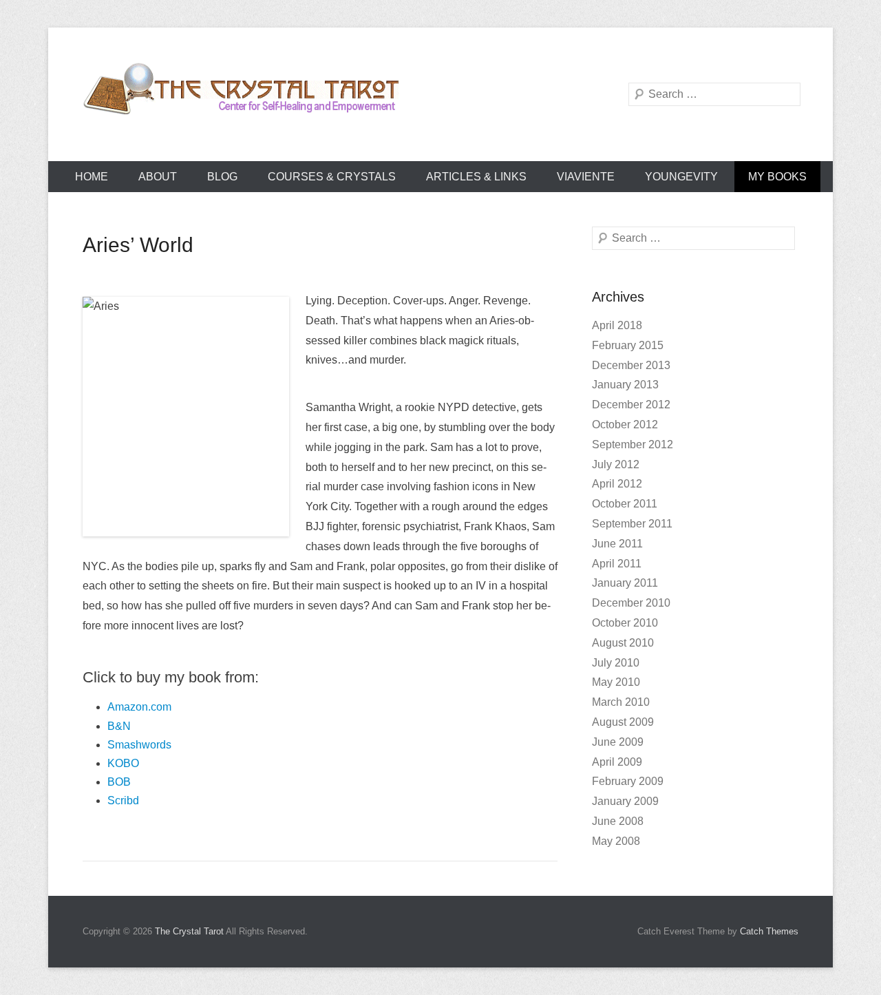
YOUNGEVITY (681, 176)
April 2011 (616, 563)
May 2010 (616, 682)
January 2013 (625, 384)
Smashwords (139, 745)
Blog (222, 176)
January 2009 (625, 801)
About (157, 176)
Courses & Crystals (332, 176)
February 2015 (628, 345)
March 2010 (621, 702)
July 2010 (615, 663)
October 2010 (625, 623)
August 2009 (623, 722)
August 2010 (623, 643)
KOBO (123, 763)
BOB (119, 782)
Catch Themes (769, 931)
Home (91, 176)
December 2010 (631, 603)
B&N (119, 726)
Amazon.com (139, 707)
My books (777, 176)
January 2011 (625, 583)
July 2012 (615, 464)
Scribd (123, 800)
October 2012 (625, 424)
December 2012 (631, 404)
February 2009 (628, 781)
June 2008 (618, 821)
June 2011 (617, 543)
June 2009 (618, 742)
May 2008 (616, 841)
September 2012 (632, 444)
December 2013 (631, 365)
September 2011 (632, 524)
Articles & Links (476, 176)
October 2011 (624, 504)
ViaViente (586, 176)
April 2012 (617, 484)
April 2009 (617, 762)
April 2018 (617, 325)
